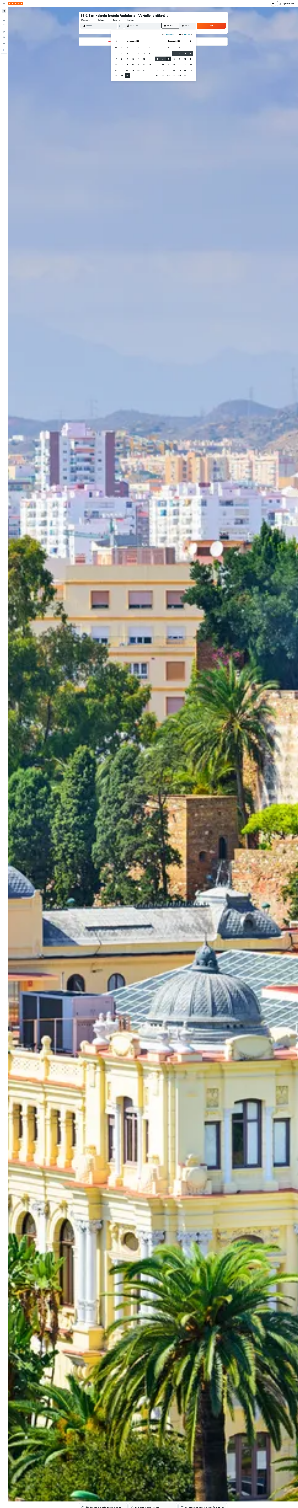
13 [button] (150, 59)
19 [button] (144, 64)
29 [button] (122, 76)
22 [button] (122, 70)
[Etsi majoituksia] (4, 15)
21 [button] (116, 70)
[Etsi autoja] (4, 20)
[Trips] (4, 43)
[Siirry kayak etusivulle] (15, 3)
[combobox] (87, 20)
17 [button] (133, 64)
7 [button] (116, 59)
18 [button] (138, 64)
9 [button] (127, 59)
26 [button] (144, 70)
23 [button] (127, 70)
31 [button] (185, 76)
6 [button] (149, 53)
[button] (4, 3)
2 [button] (127, 53)
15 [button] (122, 64)
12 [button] (144, 59)
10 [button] (133, 59)
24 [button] (133, 70)
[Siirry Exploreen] (4, 32)
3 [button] (132, 53)
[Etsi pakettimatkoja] (4, 25)
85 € (84, 15)
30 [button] (127, 76)
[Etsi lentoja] (4, 10)
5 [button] (144, 53)
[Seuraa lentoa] (4, 37)
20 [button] (149, 64)
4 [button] (138, 53)
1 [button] (121, 53)
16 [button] (127, 64)
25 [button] (138, 70)
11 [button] (138, 59)
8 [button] (121, 59)
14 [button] (116, 64)
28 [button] (116, 76)
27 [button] (150, 70)
